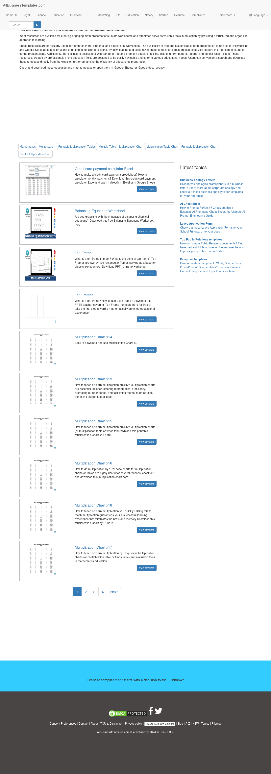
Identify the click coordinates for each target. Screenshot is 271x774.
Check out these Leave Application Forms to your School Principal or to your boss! (211, 227)
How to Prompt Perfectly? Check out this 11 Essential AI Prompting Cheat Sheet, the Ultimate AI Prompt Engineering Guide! (212, 209)
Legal (26, 15)
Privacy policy (133, 723)
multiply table (107, 146)
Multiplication (47, 146)
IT (212, 15)
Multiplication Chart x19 (93, 378)
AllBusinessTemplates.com (24, 5)
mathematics (28, 146)
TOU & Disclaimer (111, 723)
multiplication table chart (162, 146)
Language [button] (259, 15)
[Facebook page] (150, 713)
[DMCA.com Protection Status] (128, 713)
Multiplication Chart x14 (93, 336)
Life (118, 15)
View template (146, 189)
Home (10, 15)
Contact (83, 723)
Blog (180, 723)
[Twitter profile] (158, 713)
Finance (41, 15)
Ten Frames (84, 294)
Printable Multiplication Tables (77, 146)
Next (114, 591)
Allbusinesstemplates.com (113, 732)
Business (76, 15)
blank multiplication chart (35, 154)
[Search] (37, 24)
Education (58, 15)
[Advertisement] (135, 107)
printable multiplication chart (199, 146)
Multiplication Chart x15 (93, 420)
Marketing (103, 15)
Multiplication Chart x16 (93, 462)
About (94, 723)
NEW (195, 723)
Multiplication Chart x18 (93, 505)
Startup (163, 15)
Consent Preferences (63, 723)
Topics (205, 723)
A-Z (187, 723)
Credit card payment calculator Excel (104, 168)
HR (89, 15)
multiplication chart (131, 146)
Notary (149, 15)
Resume (179, 15)
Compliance (198, 15)
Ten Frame (83, 252)
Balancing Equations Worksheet (100, 210)
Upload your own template (160, 723)
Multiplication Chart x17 (93, 547)
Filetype (217, 723)
